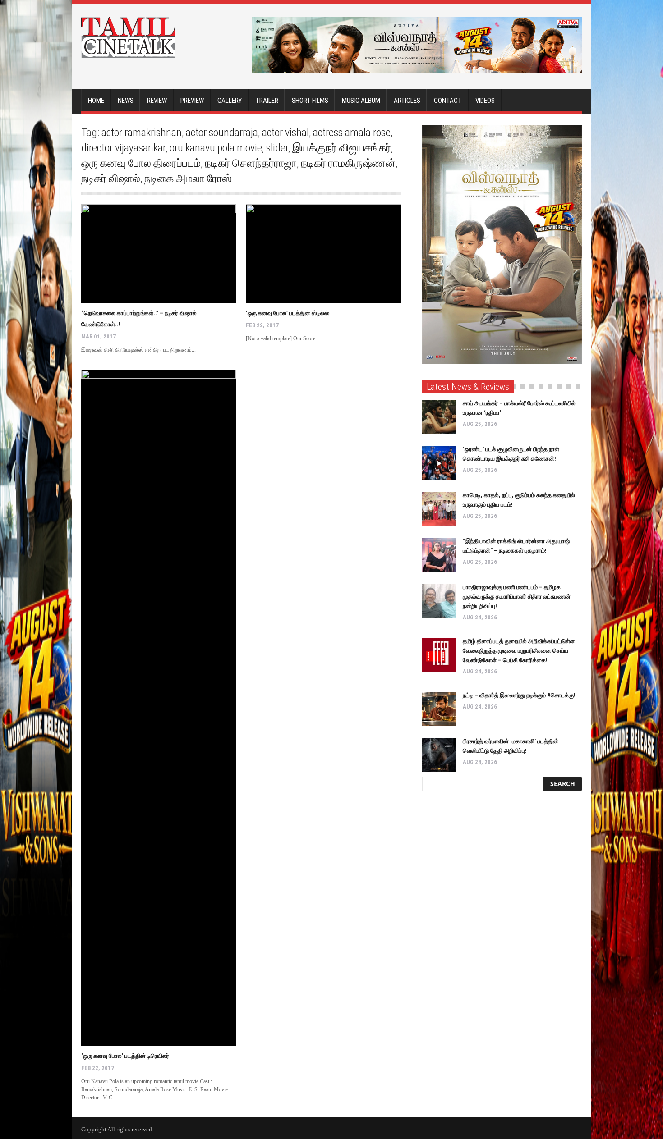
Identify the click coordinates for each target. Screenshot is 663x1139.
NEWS (126, 100)
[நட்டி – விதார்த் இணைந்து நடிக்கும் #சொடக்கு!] (439, 709)
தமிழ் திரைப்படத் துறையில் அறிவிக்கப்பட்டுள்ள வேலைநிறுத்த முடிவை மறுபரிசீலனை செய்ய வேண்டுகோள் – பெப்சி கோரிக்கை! (519, 650)
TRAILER (266, 100)
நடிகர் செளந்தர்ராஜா (251, 163)
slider (277, 148)
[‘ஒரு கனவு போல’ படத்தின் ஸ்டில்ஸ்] (323, 253)
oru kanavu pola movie (216, 148)
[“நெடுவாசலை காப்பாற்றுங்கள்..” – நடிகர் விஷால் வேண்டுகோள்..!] (158, 253)
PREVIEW (192, 100)
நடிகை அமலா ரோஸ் (188, 178)
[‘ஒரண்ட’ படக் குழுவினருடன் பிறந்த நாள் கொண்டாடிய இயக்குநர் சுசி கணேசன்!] (439, 463)
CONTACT (448, 100)
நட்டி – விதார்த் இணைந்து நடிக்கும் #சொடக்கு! (519, 695)
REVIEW (157, 100)
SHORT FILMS (310, 100)
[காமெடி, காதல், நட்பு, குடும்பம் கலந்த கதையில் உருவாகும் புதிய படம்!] (439, 509)
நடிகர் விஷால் (110, 178)
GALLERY (229, 100)
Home (96, 100)
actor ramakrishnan (141, 132)
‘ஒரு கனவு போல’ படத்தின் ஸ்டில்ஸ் (287, 313)
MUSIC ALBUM (361, 100)
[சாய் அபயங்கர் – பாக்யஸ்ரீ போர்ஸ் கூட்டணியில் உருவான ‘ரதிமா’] (439, 417)
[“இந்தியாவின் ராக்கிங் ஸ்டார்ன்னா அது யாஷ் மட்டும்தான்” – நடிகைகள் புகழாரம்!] (439, 555)
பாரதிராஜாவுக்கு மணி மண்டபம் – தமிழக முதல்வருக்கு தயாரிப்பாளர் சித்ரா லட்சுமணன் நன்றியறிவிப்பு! (517, 596)
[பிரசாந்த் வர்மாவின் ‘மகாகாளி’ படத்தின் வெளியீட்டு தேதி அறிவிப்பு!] (439, 755)
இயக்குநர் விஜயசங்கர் (341, 148)
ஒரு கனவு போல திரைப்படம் (141, 163)
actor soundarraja (222, 132)
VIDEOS (485, 100)
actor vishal (285, 132)
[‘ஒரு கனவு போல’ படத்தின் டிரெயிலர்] (158, 708)
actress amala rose (352, 132)
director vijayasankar (123, 148)
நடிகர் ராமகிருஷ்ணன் (348, 163)
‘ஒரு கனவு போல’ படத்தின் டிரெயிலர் (125, 1055)
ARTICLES (407, 100)
